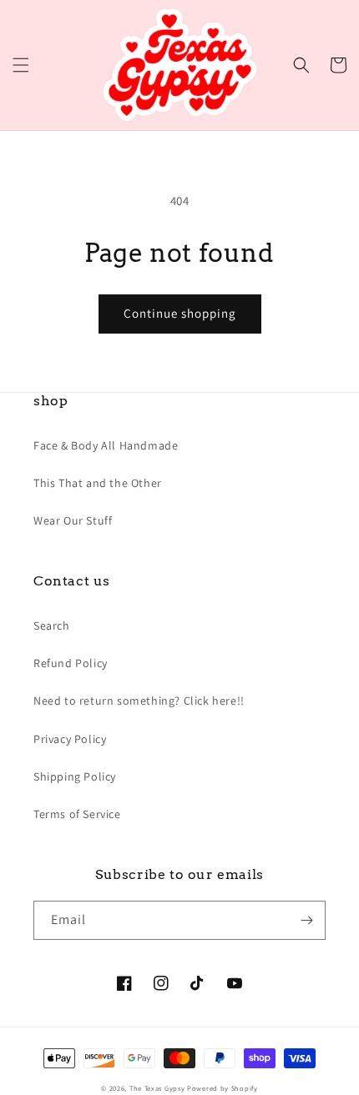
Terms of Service (77, 813)
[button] (21, 65)
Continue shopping (180, 313)
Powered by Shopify (222, 1087)
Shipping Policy (74, 776)
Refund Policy (70, 663)
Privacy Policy (69, 738)
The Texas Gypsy (157, 1087)
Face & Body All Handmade (105, 445)
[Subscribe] (306, 920)
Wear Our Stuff (72, 520)
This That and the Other (97, 482)
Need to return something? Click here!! (139, 700)
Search (51, 625)
